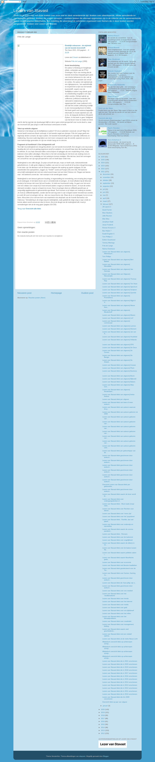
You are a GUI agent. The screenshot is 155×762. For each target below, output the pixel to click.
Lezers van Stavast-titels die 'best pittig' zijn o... (119, 583)
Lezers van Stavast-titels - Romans (114, 534)
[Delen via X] (50, 222)
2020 (103, 709)
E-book (75, 57)
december (107, 174)
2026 (103, 157)
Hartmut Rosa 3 (113, 36)
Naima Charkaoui (108, 249)
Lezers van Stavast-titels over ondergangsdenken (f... (113, 500)
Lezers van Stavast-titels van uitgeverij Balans (118, 382)
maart (105, 201)
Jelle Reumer (107, 216)
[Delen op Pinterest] (55, 222)
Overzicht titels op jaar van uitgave (114, 702)
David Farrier (107, 210)
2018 (103, 715)
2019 (103, 712)
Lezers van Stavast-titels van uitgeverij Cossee (119, 365)
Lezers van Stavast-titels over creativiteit (116, 621)
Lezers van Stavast (30, 10)
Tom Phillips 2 (107, 237)
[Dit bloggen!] (48, 222)
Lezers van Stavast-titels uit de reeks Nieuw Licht (120, 639)
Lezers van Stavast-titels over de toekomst (117, 537)
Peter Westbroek (114, 59)
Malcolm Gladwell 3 (115, 71)
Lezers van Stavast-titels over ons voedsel (117, 591)
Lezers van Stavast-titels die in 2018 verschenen (119, 670)
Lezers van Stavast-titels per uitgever (115, 399)
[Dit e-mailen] (46, 222)
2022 (103, 169)
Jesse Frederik (107, 225)
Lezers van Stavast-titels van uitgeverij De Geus (119, 347)
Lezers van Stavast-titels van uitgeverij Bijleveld (119, 379)
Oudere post (87, 293)
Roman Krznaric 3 (108, 228)
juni (104, 192)
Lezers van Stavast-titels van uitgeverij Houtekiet (119, 337)
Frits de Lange (76, 61)
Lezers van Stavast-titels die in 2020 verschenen (119, 664)
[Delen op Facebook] (52, 222)
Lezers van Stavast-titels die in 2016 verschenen (119, 676)
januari (105, 706)
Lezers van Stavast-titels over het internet (117, 601)
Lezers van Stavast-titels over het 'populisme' (118, 516)
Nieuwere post (24, 293)
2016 (103, 721)
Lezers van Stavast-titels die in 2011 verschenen (119, 691)
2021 (103, 171)
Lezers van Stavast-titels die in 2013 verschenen (119, 685)
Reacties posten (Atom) (36, 298)
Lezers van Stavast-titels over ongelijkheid (117, 540)
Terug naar (29, 209)
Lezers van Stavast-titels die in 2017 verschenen (119, 673)
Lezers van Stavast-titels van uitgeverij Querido (119, 293)
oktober (106, 180)
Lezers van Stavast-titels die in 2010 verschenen (119, 694)
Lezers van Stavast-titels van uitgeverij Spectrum (119, 287)
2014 (103, 727)
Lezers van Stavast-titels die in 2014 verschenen (119, 682)
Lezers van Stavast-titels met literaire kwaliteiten (119, 565)
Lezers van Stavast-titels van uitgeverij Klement (119, 329)
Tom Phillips (106, 256)
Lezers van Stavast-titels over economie (116, 562)
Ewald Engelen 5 (108, 234)
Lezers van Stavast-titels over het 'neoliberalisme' (114, 594)
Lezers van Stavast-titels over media (115, 604)
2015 (103, 724)
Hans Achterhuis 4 (114, 140)
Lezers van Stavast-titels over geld (114, 607)
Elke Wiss (105, 219)
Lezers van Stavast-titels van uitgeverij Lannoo (119, 326)
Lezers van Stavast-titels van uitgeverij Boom (118, 376)
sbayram (82, 756)
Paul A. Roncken (114, 128)
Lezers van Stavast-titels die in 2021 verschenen (119, 661)
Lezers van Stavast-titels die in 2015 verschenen (119, 679)
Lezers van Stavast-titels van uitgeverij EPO (118, 344)
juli (104, 189)
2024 (103, 163)
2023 (103, 166)
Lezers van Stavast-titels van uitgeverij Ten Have (119, 284)
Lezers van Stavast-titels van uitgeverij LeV (117, 318)
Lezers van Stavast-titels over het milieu (116, 613)
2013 (103, 730)
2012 (103, 733)
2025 (103, 160)
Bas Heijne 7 (106, 231)
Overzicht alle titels (105, 118)
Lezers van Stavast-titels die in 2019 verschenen (119, 667)
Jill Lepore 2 (106, 207)
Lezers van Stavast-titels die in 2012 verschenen (119, 688)
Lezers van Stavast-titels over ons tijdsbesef (118, 610)
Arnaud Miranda (113, 47)
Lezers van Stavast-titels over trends (115, 598)
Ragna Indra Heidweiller (116, 85)
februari (106, 204)
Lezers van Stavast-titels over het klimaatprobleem (114, 617)
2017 (103, 718)
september (107, 183)
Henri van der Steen (105, 108)
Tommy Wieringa (108, 243)
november (107, 177)
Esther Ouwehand (108, 240)
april (104, 198)
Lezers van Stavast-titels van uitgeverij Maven (118, 315)
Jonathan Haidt (107, 222)
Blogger (106, 756)
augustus (106, 186)
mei (104, 195)
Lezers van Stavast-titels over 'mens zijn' (117, 513)
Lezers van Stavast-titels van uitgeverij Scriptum (119, 290)
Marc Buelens (107, 213)
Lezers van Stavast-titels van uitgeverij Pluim (118, 368)
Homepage (56, 293)
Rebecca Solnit (113, 96)
